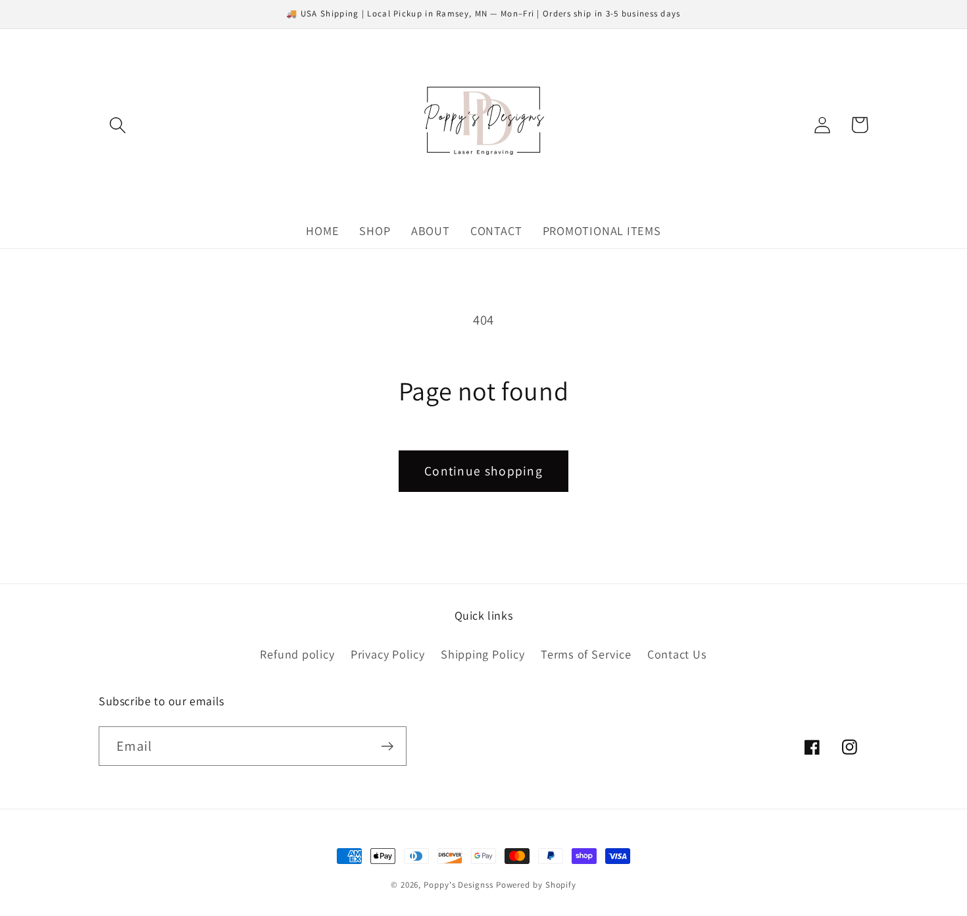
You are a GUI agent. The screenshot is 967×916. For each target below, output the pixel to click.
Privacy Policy (388, 654)
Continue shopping (483, 470)
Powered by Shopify (536, 884)
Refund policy (297, 654)
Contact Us (677, 654)
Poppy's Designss (458, 884)
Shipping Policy (483, 654)
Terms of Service (586, 654)
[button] (117, 125)
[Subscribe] (387, 746)
